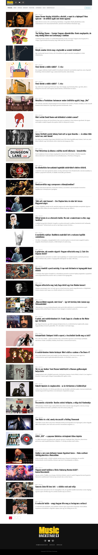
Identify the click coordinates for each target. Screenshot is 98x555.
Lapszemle (39, 7)
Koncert (25, 7)
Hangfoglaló (50, 7)
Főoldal (10, 7)
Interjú (20, 7)
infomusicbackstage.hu (42, 545)
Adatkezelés (52, 545)
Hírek (15, 7)
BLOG (44, 7)
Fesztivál (31, 7)
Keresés (88, 8)
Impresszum (59, 545)
